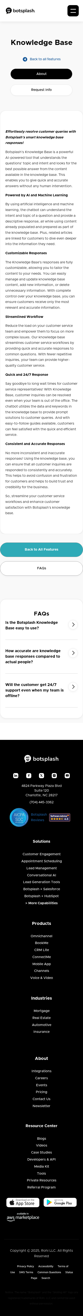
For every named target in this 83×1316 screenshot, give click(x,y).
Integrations (41, 1071)
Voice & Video (41, 978)
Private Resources (41, 1180)
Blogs (41, 1138)
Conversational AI (41, 875)
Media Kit (41, 1166)
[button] (73, 10)
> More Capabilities (41, 903)
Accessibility (45, 1266)
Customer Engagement (42, 854)
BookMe (41, 943)
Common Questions (49, 1272)
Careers (41, 1078)
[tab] (41, 74)
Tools (41, 1173)
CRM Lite (41, 950)
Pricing (41, 1092)
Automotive (41, 1025)
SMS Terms (26, 1272)
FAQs (41, 568)
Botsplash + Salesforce (41, 889)
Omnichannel (41, 936)
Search (46, 1278)
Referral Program (41, 1187)
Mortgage (42, 1011)
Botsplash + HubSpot (41, 896)
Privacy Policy (25, 1266)
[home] (20, 10)
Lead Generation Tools (41, 882)
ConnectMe (41, 957)
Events (41, 1085)
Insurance (41, 1031)
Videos (41, 1145)
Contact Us (41, 1099)
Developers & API (41, 1159)
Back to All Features (41, 549)
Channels (41, 971)
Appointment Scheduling (41, 861)
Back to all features (45, 59)
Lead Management (41, 868)
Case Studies (41, 1152)
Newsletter (41, 1106)
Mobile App (41, 964)
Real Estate (41, 1018)
